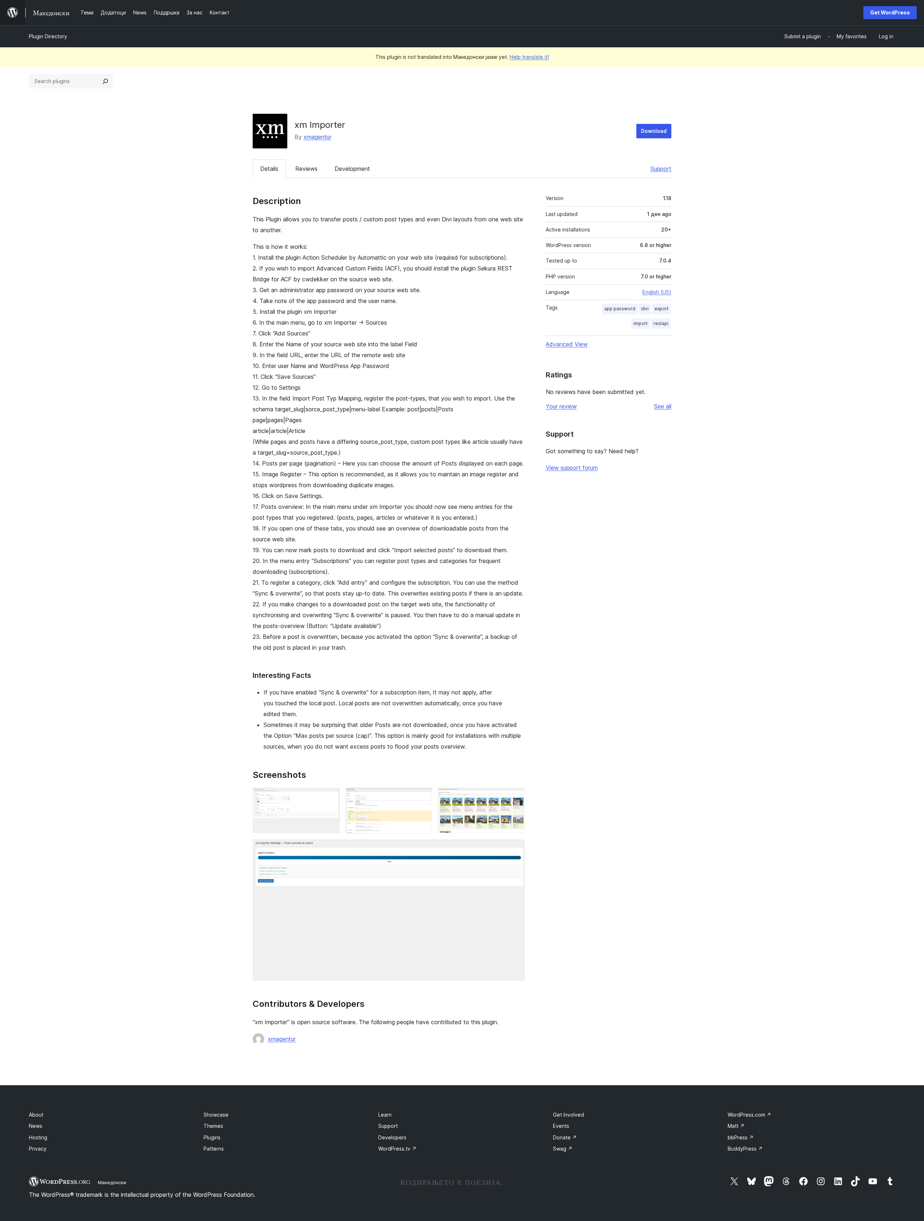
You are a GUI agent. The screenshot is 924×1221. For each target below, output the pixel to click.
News (35, 1126)
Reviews (306, 168)
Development (352, 168)
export (661, 308)
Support (660, 168)
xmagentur (317, 136)
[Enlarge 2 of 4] (422, 797)
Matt (736, 1126)
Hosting (38, 1137)
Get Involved (568, 1115)
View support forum (572, 467)
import (640, 323)
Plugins (212, 1137)
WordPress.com (749, 1115)
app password (619, 308)
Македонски (112, 1182)
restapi (660, 323)
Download (654, 131)
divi (645, 308)
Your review (561, 406)
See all (662, 406)
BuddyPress (745, 1149)
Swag (562, 1149)
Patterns (214, 1149)
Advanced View (567, 344)
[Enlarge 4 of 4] (515, 849)
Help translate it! (529, 57)
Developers (392, 1137)
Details (269, 168)
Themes (213, 1126)
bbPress (741, 1137)
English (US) (656, 292)
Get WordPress (890, 12)
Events (561, 1126)
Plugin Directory (48, 36)
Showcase (216, 1115)
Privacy (38, 1149)
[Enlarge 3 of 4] (515, 797)
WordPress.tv (397, 1149)
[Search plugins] (105, 81)
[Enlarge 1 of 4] (330, 797)
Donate (565, 1137)
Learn (385, 1115)
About (36, 1115)
